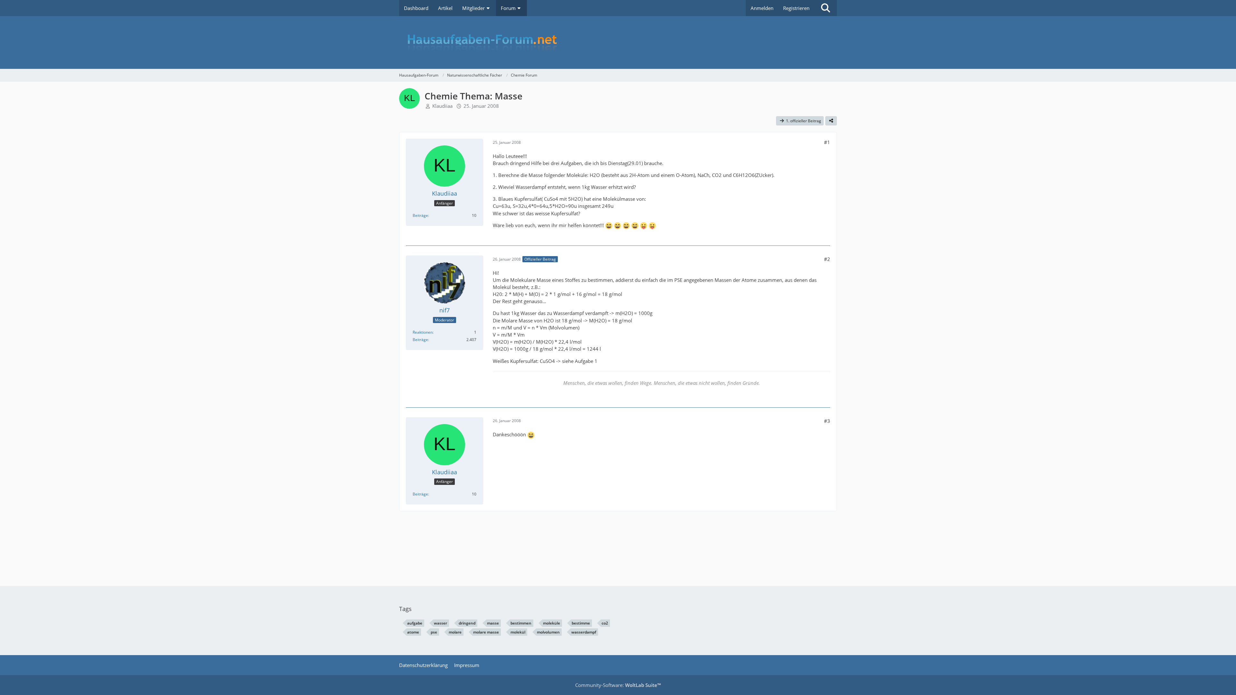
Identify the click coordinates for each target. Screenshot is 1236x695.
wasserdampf (583, 632)
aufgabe (414, 623)
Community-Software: (618, 685)
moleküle (551, 623)
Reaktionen (423, 332)
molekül (517, 632)
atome (413, 632)
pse (434, 632)
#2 (827, 259)
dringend (467, 623)
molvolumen (548, 632)
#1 (827, 142)
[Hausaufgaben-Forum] (618, 42)
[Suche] (825, 8)
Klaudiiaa (442, 106)
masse (493, 623)
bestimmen (520, 623)
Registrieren (796, 8)
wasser (440, 623)
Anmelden (762, 8)
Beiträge (420, 215)
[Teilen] (831, 121)
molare (455, 632)
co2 (605, 623)
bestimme (581, 623)
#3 (827, 421)
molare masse (486, 632)
